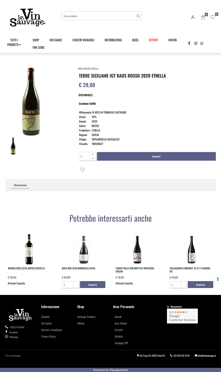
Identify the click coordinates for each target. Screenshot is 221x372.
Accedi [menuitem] (118, 317)
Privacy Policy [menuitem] (48, 336)
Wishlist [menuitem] (119, 336)
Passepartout (119, 370)
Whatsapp (13, 337)
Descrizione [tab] (20, 185)
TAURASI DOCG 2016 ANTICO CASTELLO (26, 268)
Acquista (156, 156)
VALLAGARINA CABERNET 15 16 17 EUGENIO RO (190, 269)
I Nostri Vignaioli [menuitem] (83, 40)
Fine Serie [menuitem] (38, 47)
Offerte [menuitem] (81, 323)
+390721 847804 (16, 327)
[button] (138, 15)
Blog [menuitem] (135, 40)
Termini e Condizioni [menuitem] (51, 330)
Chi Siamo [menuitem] (56, 40)
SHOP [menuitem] (36, 40)
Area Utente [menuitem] (121, 323)
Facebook (13, 332)
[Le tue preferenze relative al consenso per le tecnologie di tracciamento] (217, 279)
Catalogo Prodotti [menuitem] (86, 317)
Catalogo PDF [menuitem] (121, 343)
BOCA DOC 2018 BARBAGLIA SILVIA (78, 268)
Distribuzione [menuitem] (113, 40)
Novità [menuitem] (173, 40)
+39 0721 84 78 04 (181, 355)
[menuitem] (153, 40)
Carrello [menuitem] (119, 330)
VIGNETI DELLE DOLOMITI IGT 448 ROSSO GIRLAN (135, 269)
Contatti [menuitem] (45, 317)
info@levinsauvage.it (206, 355)
